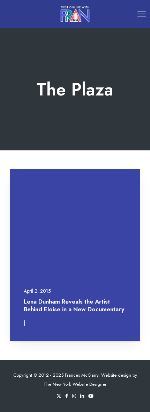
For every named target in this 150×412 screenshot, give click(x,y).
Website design (116, 375)
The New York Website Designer (75, 384)
